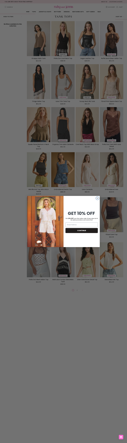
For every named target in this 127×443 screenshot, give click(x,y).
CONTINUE (81, 230)
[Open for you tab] (121, 437)
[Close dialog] (97, 198)
